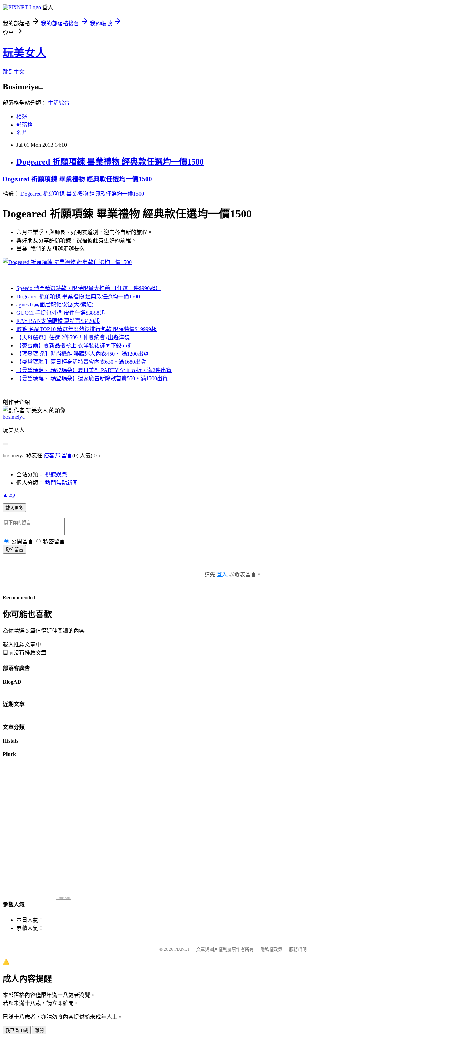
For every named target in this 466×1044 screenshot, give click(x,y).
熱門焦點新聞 (61, 483)
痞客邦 (52, 455)
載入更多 (14, 508)
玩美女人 (24, 53)
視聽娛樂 (56, 474)
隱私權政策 (271, 949)
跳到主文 (14, 72)
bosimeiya (14, 417)
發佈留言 (14, 549)
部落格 (24, 125)
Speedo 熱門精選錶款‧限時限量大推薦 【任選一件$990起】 (88, 288)
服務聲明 (298, 949)
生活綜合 (59, 103)
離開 (39, 1030)
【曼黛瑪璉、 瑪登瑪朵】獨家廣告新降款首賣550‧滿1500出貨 (92, 378)
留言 (66, 455)
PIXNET (182, 949)
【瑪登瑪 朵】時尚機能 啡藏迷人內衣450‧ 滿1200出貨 (82, 354)
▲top (9, 495)
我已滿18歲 (16, 1030)
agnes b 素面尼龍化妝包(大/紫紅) (54, 305)
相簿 (21, 116)
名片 (21, 133)
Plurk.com (63, 898)
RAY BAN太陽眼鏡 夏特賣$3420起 (58, 321)
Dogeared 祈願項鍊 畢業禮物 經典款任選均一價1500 (110, 161)
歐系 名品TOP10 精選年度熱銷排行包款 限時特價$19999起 (86, 329)
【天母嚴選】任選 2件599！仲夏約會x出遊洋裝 (73, 337)
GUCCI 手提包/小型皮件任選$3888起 (60, 313)
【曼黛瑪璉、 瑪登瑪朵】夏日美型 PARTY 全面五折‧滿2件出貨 (94, 370)
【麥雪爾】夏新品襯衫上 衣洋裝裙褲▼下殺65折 (74, 345)
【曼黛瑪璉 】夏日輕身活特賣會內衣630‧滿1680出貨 (81, 362)
